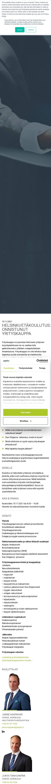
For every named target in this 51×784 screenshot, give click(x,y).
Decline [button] (31, 30)
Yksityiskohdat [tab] (25, 368)
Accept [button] (19, 30)
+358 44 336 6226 (9, 782)
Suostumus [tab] (9, 368)
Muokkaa (24, 421)
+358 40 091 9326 (9, 724)
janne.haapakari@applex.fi (13, 727)
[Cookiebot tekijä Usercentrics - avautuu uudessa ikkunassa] (36, 361)
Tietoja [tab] (42, 368)
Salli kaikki (25, 412)
